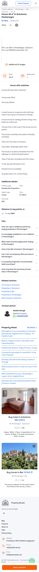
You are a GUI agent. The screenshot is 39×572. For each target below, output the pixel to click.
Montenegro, (17, 424)
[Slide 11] (13, 66)
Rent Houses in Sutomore (11, 298)
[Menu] (35, 3)
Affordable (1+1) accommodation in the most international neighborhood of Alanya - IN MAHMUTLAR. (18, 333)
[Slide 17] (28, 66)
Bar (26, 476)
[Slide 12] (15, 66)
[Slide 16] (25, 66)
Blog (3, 521)
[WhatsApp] (32, 561)
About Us (5, 527)
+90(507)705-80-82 (13, 548)
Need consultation (19, 567)
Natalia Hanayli (19, 311)
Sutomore (26, 424)
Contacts (5, 524)
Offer (3, 530)
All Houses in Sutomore (11, 285)
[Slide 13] (18, 66)
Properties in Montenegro (11, 295)
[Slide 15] (23, 66)
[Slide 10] (10, 66)
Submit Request (23, 3)
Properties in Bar (8, 291)
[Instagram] (4, 513)
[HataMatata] (5, 503)
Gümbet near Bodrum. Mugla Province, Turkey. (19, 348)
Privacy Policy (7, 533)
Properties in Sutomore (10, 288)
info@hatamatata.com (14, 555)
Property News (9, 327)
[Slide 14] (20, 66)
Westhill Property (20, 313)
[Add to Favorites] (17, 25)
